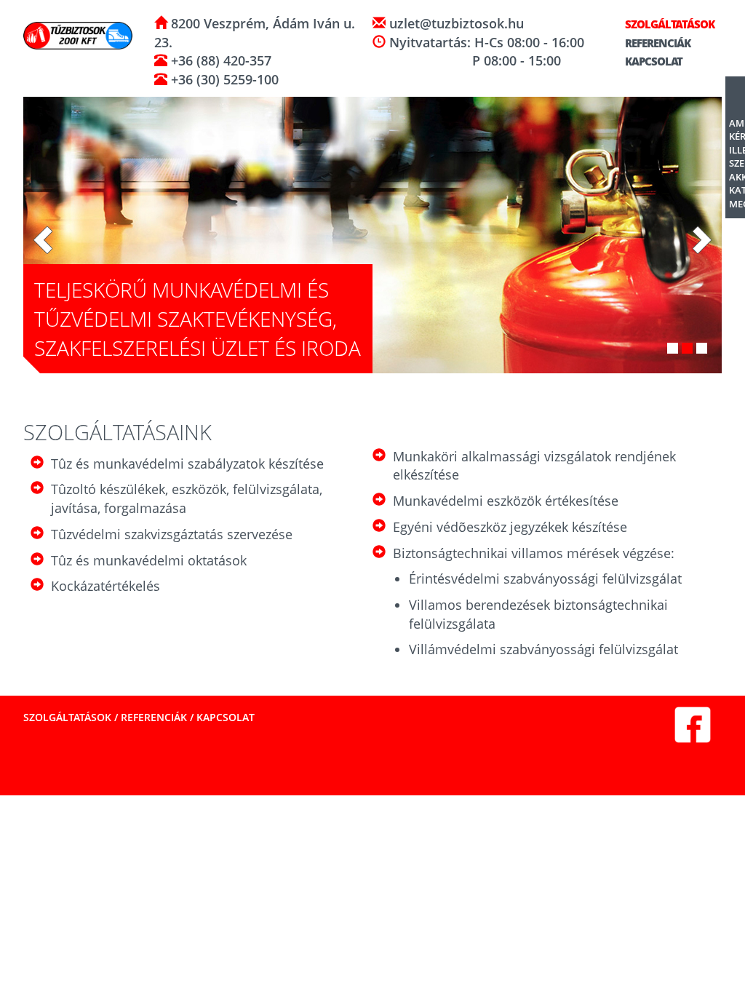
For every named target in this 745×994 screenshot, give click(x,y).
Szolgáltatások (668, 24)
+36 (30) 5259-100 (223, 79)
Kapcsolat (652, 61)
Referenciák (656, 43)
